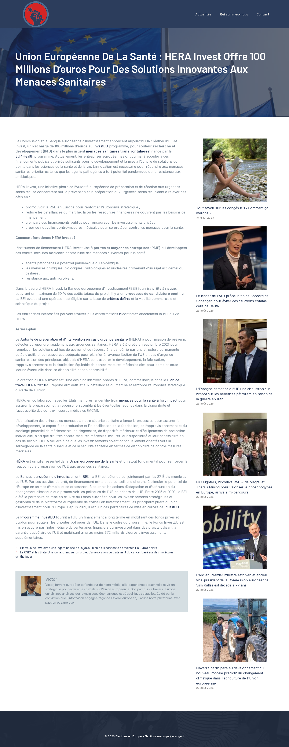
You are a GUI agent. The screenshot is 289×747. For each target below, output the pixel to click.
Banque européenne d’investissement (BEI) (54, 476)
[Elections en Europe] (36, 14)
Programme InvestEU (37, 517)
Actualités (203, 14)
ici (120, 314)
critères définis (118, 299)
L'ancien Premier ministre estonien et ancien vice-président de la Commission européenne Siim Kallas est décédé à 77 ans (232, 580)
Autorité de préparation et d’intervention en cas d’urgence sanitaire (74, 339)
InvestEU (101, 146)
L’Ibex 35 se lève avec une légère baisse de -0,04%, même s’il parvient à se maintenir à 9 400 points (88, 548)
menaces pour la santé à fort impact (148, 400)
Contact (263, 14)
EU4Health (24, 156)
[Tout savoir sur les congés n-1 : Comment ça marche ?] (235, 199)
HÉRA (20, 461)
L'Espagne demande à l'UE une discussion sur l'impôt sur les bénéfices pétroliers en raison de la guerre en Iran (234, 394)
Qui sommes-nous (234, 14)
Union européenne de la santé (93, 461)
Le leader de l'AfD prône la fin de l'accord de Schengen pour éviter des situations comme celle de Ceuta (232, 301)
